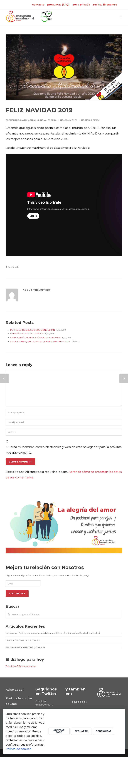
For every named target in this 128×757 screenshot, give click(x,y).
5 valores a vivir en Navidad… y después (25, 647)
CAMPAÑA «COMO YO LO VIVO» (26, 333)
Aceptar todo (59, 731)
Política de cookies (18, 749)
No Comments (68, 120)
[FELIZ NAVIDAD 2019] (64, 67)
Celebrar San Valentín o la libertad (23, 640)
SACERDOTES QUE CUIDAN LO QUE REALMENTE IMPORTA (40, 341)
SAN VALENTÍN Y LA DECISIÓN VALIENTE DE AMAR (35, 337)
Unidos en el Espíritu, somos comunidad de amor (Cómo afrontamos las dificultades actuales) (53, 633)
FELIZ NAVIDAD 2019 (39, 110)
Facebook (13, 267)
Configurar (104, 731)
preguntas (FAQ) (58, 4)
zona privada (81, 4)
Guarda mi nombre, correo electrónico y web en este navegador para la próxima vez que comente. (64, 449)
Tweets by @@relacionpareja (21, 666)
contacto (38, 4)
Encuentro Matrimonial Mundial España (31, 120)
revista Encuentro (105, 4)
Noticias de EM (90, 120)
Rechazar (81, 731)
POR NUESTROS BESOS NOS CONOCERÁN (32, 330)
